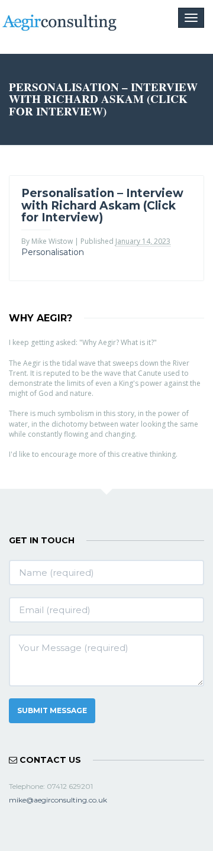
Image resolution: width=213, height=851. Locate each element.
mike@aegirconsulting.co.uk (58, 799)
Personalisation (52, 252)
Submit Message (52, 710)
